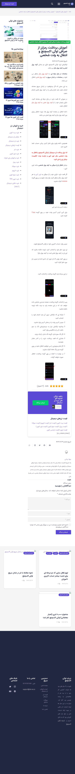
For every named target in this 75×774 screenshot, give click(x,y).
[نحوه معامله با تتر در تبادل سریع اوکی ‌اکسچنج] (20, 559)
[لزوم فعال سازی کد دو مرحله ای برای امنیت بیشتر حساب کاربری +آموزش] (55, 559)
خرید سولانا (15, 166)
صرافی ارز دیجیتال (13, 137)
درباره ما (45, 706)
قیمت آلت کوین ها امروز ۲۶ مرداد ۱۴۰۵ (14, 118)
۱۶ (57, 622)
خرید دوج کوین (14, 175)
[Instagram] (14, 686)
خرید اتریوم (15, 170)
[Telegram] (14, 691)
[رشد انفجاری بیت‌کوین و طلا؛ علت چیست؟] (13, 76)
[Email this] (49, 445)
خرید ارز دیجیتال (14, 141)
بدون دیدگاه (67, 483)
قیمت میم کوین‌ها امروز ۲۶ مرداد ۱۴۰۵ (14, 101)
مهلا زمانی (68, 459)
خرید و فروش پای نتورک (11, 158)
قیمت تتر (53, 423)
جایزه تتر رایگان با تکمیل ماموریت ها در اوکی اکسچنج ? (14, 40)
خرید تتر (16, 149)
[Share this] (44, 445)
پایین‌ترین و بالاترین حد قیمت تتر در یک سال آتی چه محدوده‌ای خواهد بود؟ (13, 66)
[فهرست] (59, 3)
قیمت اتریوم (45, 423)
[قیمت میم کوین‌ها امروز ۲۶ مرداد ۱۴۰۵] (13, 93)
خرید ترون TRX (14, 179)
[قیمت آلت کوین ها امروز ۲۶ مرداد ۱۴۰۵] (13, 110)
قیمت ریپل (63, 426)
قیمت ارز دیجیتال (45, 696)
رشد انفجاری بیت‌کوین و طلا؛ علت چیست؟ (13, 84)
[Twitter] (10, 686)
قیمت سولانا (36, 423)
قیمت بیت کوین (62, 423)
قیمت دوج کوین (53, 426)
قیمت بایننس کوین (53, 430)
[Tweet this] (39, 445)
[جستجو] (52, 4)
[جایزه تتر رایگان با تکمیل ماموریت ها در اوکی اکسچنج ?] (13, 31)
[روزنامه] (10, 691)
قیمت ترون (63, 430)
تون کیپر (39, 174)
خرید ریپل (16, 162)
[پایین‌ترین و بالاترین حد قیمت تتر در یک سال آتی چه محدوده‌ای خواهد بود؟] (13, 57)
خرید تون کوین (14, 153)
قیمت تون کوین (42, 426)
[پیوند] (68, 3)
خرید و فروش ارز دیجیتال (44, 690)
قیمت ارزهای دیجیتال (12, 145)
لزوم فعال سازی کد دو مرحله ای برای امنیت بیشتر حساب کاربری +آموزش (56, 576)
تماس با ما (45, 709)
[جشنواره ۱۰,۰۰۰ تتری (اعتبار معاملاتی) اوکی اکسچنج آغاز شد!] (55, 601)
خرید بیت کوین (14, 132)
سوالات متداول (46, 701)
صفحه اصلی (44, 685)
